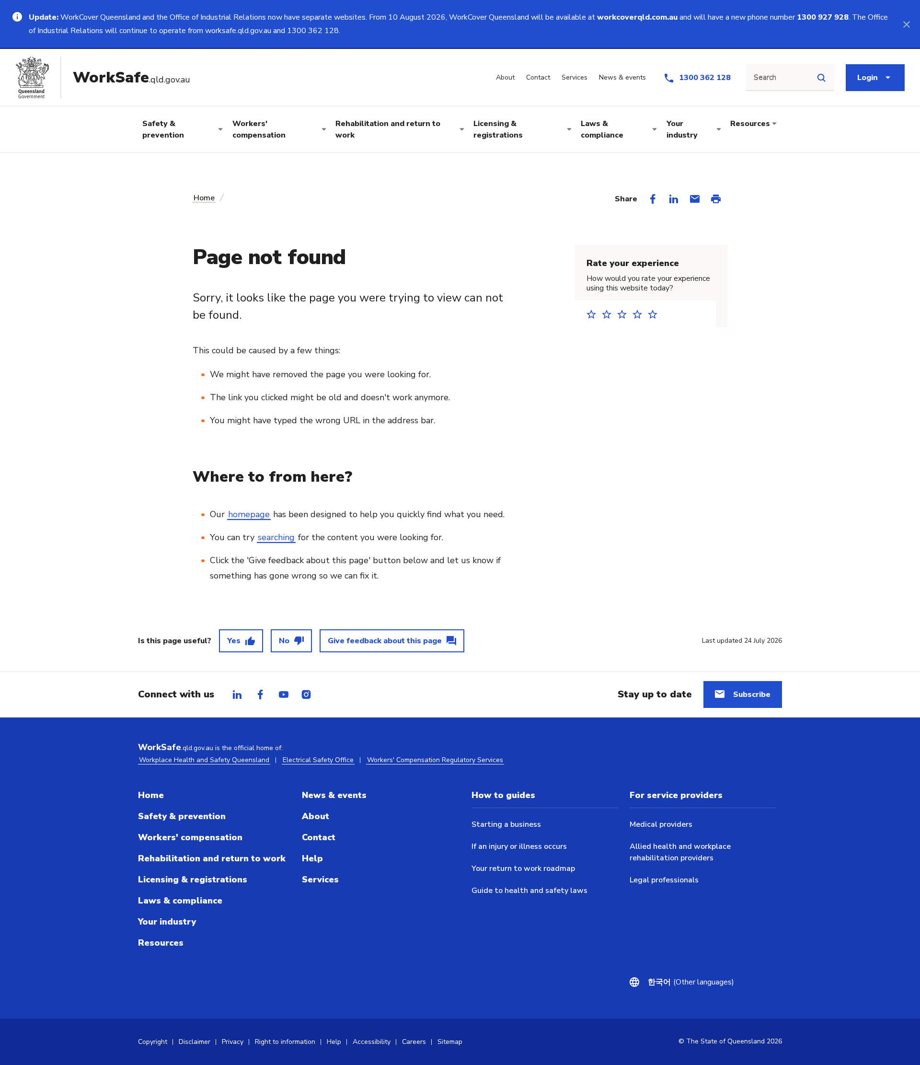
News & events (334, 795)
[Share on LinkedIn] (673, 198)
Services (320, 879)
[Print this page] (715, 198)
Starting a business (506, 824)
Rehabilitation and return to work (387, 129)
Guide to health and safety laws (529, 890)
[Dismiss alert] (906, 24)
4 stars (640, 314)
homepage (249, 514)
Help (312, 858)
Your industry (682, 129)
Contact (318, 837)
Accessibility (372, 1041)
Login (867, 77)
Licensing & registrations (498, 129)
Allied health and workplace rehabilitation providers (680, 852)
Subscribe (751, 694)
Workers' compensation (259, 129)
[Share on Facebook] (652, 198)
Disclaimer (194, 1041)
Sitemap (449, 1041)
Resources (750, 123)
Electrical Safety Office (318, 759)
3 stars (624, 314)
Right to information (285, 1041)
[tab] (237, 694)
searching (276, 537)
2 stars (609, 314)
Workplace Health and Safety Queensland (204, 759)
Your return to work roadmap (523, 868)
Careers (414, 1041)
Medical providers (661, 824)
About (315, 816)
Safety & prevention (163, 129)
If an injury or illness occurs (519, 846)
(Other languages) (691, 982)
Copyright (152, 1041)
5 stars (655, 314)
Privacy (232, 1041)
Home (204, 198)
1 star (594, 314)
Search (765, 77)
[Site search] (821, 77)
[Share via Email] (694, 198)
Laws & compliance (602, 129)
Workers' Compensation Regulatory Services (435, 759)
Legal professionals (664, 880)
